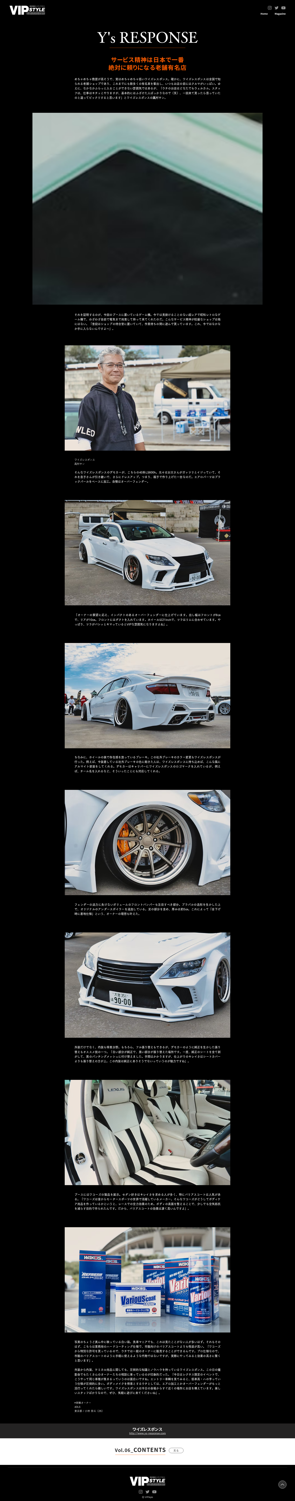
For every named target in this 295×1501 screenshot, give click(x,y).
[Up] (282, 1485)
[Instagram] (269, 7)
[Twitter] (276, 7)
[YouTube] (283, 7)
